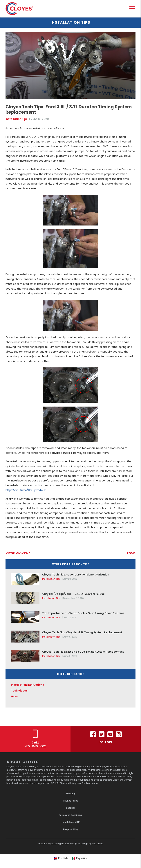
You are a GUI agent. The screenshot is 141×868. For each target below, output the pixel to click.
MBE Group (97, 843)
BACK (131, 553)
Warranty (70, 793)
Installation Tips (17, 119)
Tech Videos (19, 690)
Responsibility (70, 829)
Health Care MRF (70, 822)
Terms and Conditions (70, 815)
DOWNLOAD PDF (18, 553)
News (14, 696)
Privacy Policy (70, 801)
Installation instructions (27, 685)
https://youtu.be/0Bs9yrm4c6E (26, 490)
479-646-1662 (35, 746)
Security (70, 808)
